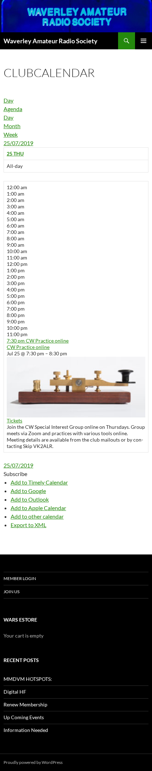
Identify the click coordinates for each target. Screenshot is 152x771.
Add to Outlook (30, 499)
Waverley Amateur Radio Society (51, 41)
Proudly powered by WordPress (33, 762)
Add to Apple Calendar (38, 507)
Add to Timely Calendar (39, 482)
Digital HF (15, 692)
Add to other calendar (37, 516)
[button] (15, 473)
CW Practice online (28, 347)
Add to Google (28, 490)
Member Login (20, 578)
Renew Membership (25, 704)
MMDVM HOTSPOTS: (28, 679)
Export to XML (28, 524)
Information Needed (26, 730)
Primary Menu (143, 40)
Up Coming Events (24, 717)
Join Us (11, 591)
